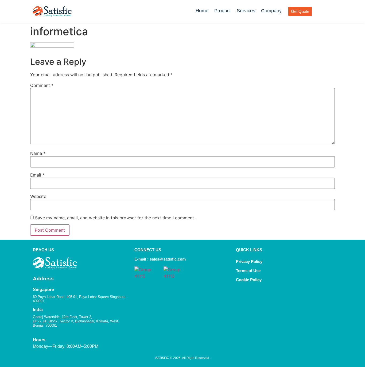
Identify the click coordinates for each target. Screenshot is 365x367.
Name (37, 153)
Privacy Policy (249, 261)
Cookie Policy (249, 279)
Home (202, 10)
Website (38, 196)
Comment (41, 85)
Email (37, 175)
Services (246, 10)
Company (271, 10)
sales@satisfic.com (168, 259)
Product (222, 10)
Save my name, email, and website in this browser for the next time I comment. (115, 218)
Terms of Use (248, 270)
